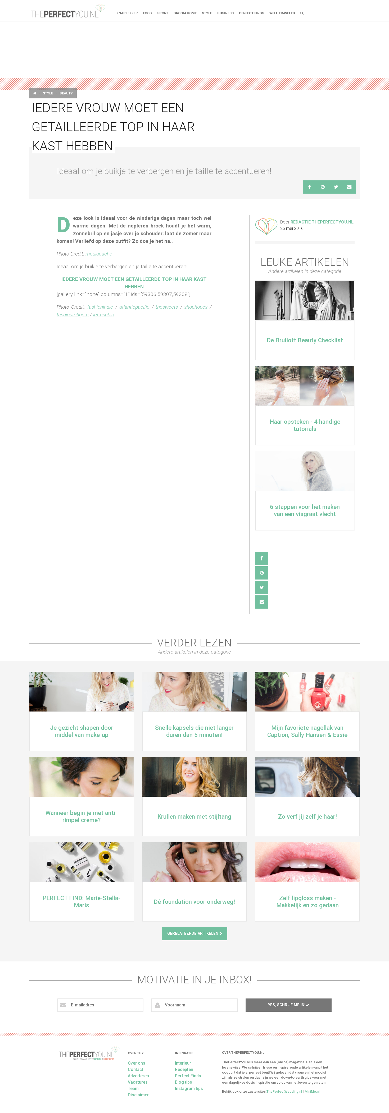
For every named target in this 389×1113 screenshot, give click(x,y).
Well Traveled (282, 13)
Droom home (185, 13)
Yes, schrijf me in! (286, 1005)
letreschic (103, 315)
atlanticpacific (134, 307)
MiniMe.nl (312, 1091)
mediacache (98, 254)
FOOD (147, 13)
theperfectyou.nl (67, 10)
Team (133, 1088)
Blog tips (183, 1082)
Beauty (66, 93)
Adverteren (138, 1075)
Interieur (183, 1063)
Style (207, 13)
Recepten (184, 1069)
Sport (162, 13)
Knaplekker (127, 13)
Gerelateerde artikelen (193, 933)
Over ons (136, 1063)
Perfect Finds (251, 13)
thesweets (168, 307)
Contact (135, 1069)
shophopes (197, 307)
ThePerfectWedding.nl (284, 1091)
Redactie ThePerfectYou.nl (322, 222)
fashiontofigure (73, 315)
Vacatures (138, 1082)
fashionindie (101, 307)
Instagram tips (189, 1088)
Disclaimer (138, 1094)
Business (225, 13)
